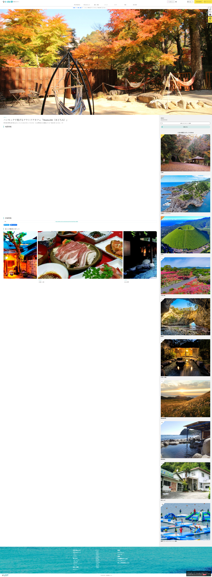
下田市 (97, 551)
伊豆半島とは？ (77, 550)
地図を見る (185, 126)
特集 (125, 4)
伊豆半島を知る (77, 4)
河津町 (97, 567)
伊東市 (97, 560)
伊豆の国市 (98, 562)
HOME (74, 7)
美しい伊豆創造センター (124, 562)
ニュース (120, 554)
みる (74, 553)
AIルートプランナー (78, 563)
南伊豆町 (97, 557)
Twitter (7, 224)
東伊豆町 (97, 564)
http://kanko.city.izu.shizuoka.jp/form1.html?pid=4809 (67, 221)
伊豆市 (97, 566)
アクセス (75, 565)
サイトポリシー (121, 560)
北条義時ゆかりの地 (123, 558)
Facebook (14, 224)
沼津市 (97, 554)
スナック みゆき (43, 282)
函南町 (97, 558)
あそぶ (75, 555)
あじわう (75, 556)
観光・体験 (96, 4)
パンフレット (121, 552)
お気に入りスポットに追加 (185, 123)
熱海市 (97, 553)
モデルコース (76, 559)
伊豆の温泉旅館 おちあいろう (131, 282)
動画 (119, 550)
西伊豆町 (97, 559)
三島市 (97, 555)
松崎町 (97, 563)
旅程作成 (75, 562)
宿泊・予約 (76, 561)
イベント (106, 4)
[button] (5, 257)
